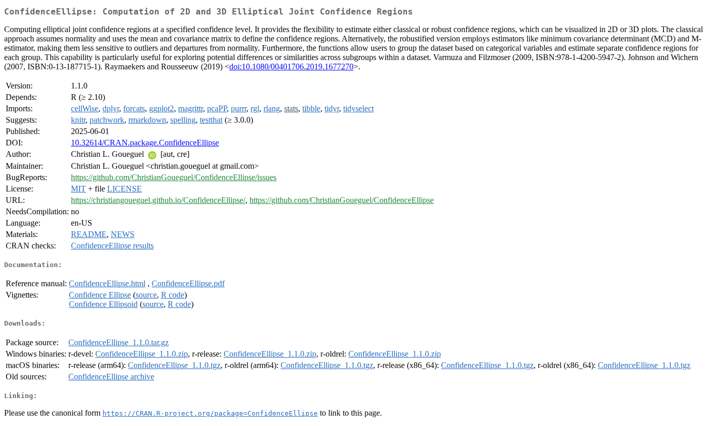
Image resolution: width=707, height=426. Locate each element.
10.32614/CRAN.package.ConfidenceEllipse (145, 142)
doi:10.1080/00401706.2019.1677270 (291, 66)
